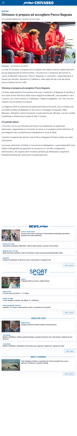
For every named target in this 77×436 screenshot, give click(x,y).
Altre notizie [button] (69, 265)
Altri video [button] (70, 351)
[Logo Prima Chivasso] (38, 3)
